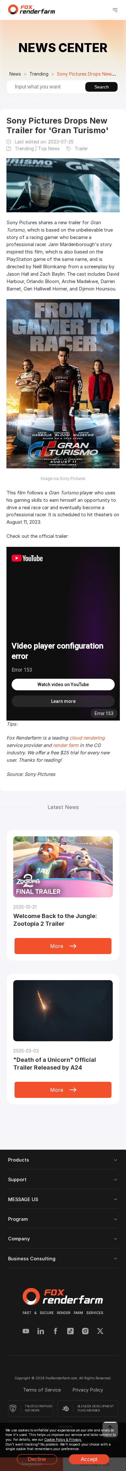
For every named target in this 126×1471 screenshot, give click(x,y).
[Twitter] (100, 1332)
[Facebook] (55, 1332)
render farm (66, 745)
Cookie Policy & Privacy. (63, 1440)
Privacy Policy (87, 1390)
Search (101, 86)
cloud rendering (87, 738)
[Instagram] (85, 1332)
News (15, 74)
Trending (38, 74)
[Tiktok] (70, 1332)
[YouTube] (26, 1332)
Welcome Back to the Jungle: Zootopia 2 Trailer (55, 920)
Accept (89, 1459)
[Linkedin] (40, 1332)
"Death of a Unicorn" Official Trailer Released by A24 (54, 1063)
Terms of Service (42, 1390)
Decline (37, 1459)
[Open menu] (115, 10)
